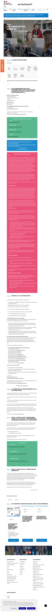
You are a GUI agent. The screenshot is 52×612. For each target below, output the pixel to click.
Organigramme (9, 62)
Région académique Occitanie (6, 10)
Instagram (8, 596)
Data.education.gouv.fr (10, 580)
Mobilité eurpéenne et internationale (36, 68)
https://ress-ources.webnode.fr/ (22, 383)
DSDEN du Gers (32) (36, 571)
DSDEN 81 (10, 499)
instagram (27, 552)
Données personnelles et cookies (28, 603)
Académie (10, 9)
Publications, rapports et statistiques (38, 564)
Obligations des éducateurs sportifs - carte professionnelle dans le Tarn (13, 526)
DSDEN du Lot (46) (36, 572)
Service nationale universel (9, 75)
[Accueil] (9, 4)
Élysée (21, 574)
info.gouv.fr (22, 564)
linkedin (33, 552)
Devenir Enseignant (10, 569)
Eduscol (8, 572)
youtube (30, 552)
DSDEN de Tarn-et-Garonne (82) (38, 577)
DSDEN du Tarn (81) (36, 576)
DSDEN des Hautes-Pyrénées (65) (38, 574)
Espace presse (35, 563)
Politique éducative (33, 10)
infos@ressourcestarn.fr (20, 362)
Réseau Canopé (9, 574)
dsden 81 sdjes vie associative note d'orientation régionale (18, 461)
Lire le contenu (13, 540)
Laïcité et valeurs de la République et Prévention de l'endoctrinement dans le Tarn (27, 519)
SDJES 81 (16, 499)
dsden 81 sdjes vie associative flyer (22, 385)
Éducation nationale (10, 561)
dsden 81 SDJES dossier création (14, 122)
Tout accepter (31, 608)
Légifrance (21, 566)
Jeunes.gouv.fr (22, 568)
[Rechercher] (44, 10)
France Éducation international (12, 576)
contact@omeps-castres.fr (20, 358)
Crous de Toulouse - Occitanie (37, 582)
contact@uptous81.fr (19, 354)
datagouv (21, 572)
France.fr (21, 571)
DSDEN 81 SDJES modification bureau (15, 131)
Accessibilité (47, 9)
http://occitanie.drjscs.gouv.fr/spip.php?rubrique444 (15, 378)
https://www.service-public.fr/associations (19, 114)
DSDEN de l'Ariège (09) (36, 566)
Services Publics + (22, 563)
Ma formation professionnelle (37, 585)
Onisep (8, 566)
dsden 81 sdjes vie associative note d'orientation (17, 446)
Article (8, 18)
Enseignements (20, 9)
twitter (24, 552)
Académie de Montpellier (11, 564)
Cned (8, 568)
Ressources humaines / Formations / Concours (27, 10)
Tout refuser (22, 608)
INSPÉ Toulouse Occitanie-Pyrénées (38, 583)
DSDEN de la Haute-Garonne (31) (38, 569)
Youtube (8, 597)
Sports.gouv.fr (22, 569)
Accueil (5, 18)
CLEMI (8, 571)
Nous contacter (35, 589)
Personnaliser (13, 608)
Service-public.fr (22, 561)
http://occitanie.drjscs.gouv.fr (19, 414)
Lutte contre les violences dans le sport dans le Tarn (41, 517)
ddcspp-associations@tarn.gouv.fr (12, 108)
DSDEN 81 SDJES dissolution (14, 136)
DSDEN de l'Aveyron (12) (36, 568)
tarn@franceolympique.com (20, 350)
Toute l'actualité (35, 561)
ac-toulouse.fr (25, 4)
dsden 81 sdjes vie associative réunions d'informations (18, 453)
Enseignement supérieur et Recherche (13, 563)
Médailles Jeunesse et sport (15, 75)
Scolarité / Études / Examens (14, 10)
